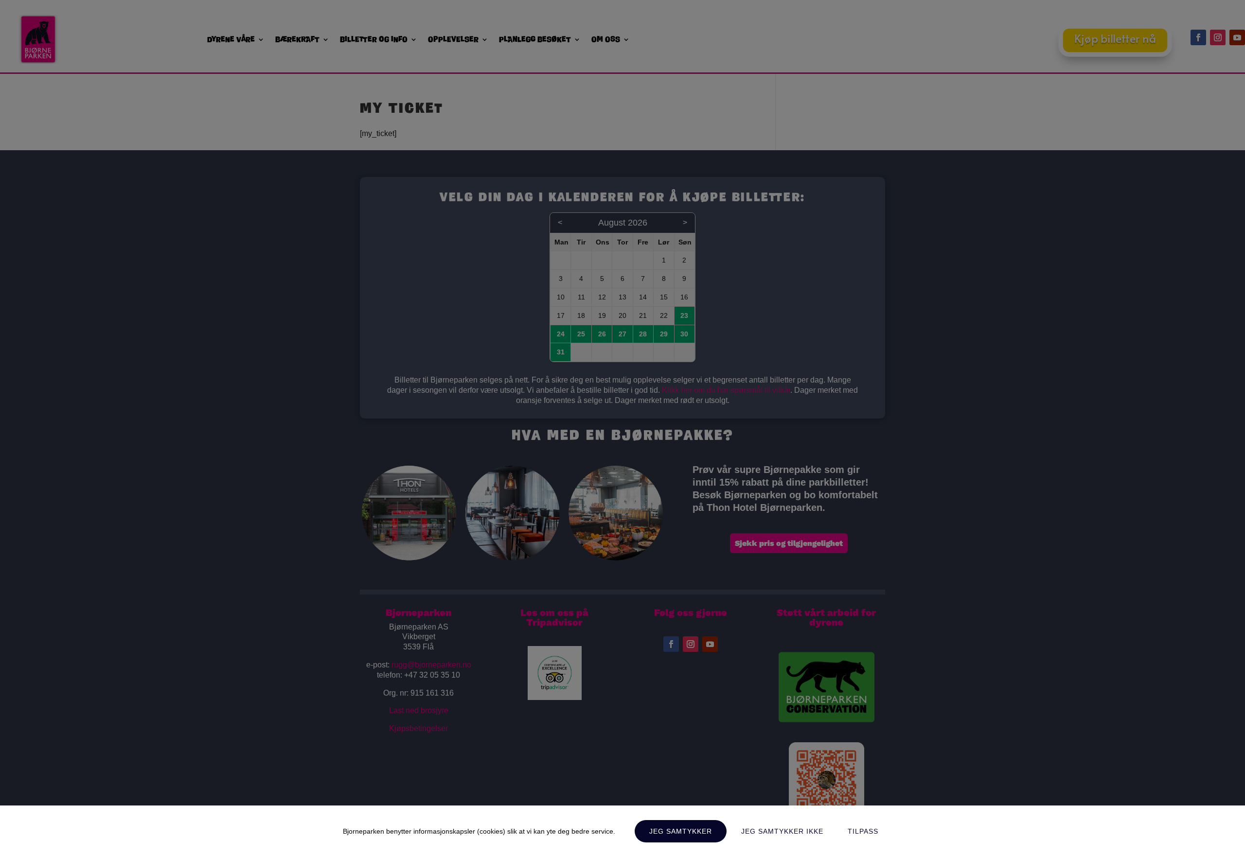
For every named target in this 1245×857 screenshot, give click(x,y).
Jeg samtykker (680, 831)
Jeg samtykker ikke (782, 831)
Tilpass (863, 831)
